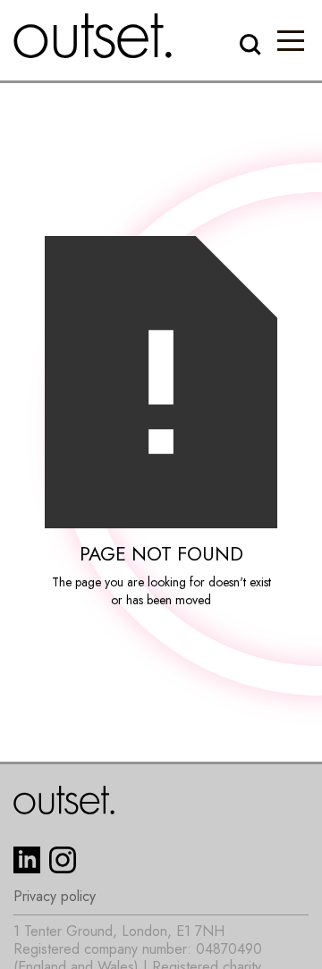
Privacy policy (54, 897)
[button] (290, 40)
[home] (93, 35)
